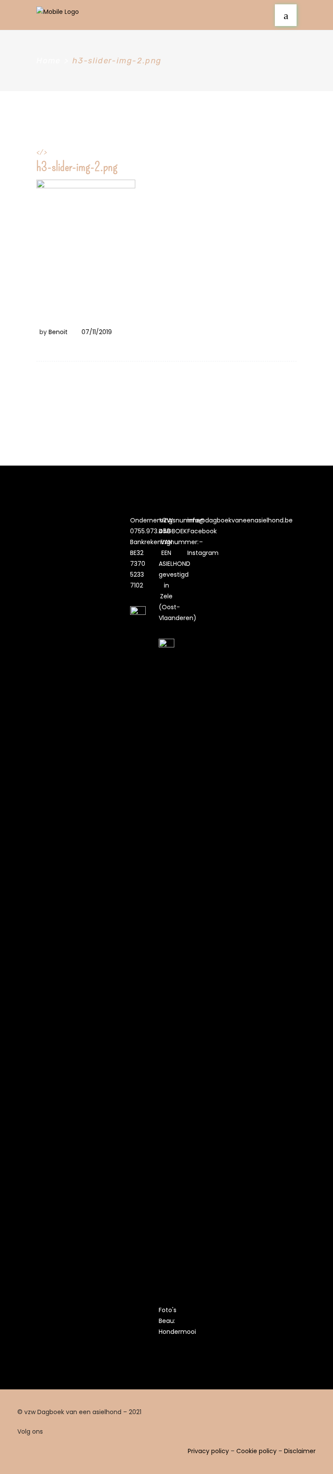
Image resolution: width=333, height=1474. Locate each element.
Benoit (58, 332)
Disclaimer (300, 1451)
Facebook (202, 531)
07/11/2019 (97, 332)
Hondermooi (177, 1331)
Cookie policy (256, 1451)
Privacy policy (208, 1451)
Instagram (203, 552)
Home (48, 61)
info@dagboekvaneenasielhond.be (240, 520)
